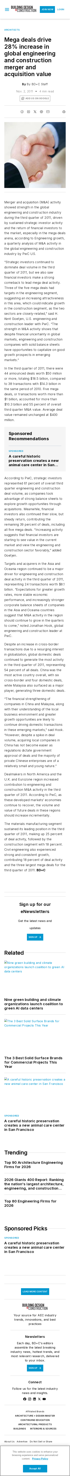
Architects (12, 29)
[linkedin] (28, 111)
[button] (7, 9)
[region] (35, 1461)
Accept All (35, 1468)
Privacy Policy (40, 1458)
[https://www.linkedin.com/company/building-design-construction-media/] (34, 1399)
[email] (48, 111)
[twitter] (35, 111)
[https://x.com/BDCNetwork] (39, 1399)
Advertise (22, 1441)
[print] (64, 111)
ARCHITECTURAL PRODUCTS (35, 1424)
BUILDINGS (19, 1428)
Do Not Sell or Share (41, 1441)
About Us (9, 1441)
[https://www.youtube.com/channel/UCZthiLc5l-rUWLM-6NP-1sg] (44, 1399)
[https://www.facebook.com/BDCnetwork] (25, 1399)
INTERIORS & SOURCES (43, 1428)
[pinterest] (41, 111)
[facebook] (22, 111)
